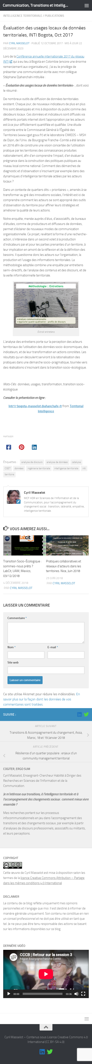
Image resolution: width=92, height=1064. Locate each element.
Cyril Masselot (19, 43)
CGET (7, 468)
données (19, 468)
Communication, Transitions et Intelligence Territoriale (36, 5)
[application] (46, 974)
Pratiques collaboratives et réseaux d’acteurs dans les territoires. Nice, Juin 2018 (63, 566)
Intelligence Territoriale (22, 16)
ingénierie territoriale (39, 468)
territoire (9, 474)
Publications (54, 16)
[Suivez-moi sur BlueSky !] (86, 714)
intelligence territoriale (66, 468)
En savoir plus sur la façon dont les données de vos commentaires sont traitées (41, 699)
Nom (11, 647)
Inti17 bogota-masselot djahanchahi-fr (35, 406)
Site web (13, 662)
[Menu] (86, 5)
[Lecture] (9, 994)
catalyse (76, 462)
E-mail (52, 647)
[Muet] (76, 994)
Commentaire (17, 618)
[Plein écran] (83, 994)
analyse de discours (32, 462)
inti (84, 468)
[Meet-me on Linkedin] (79, 714)
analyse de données (57, 462)
